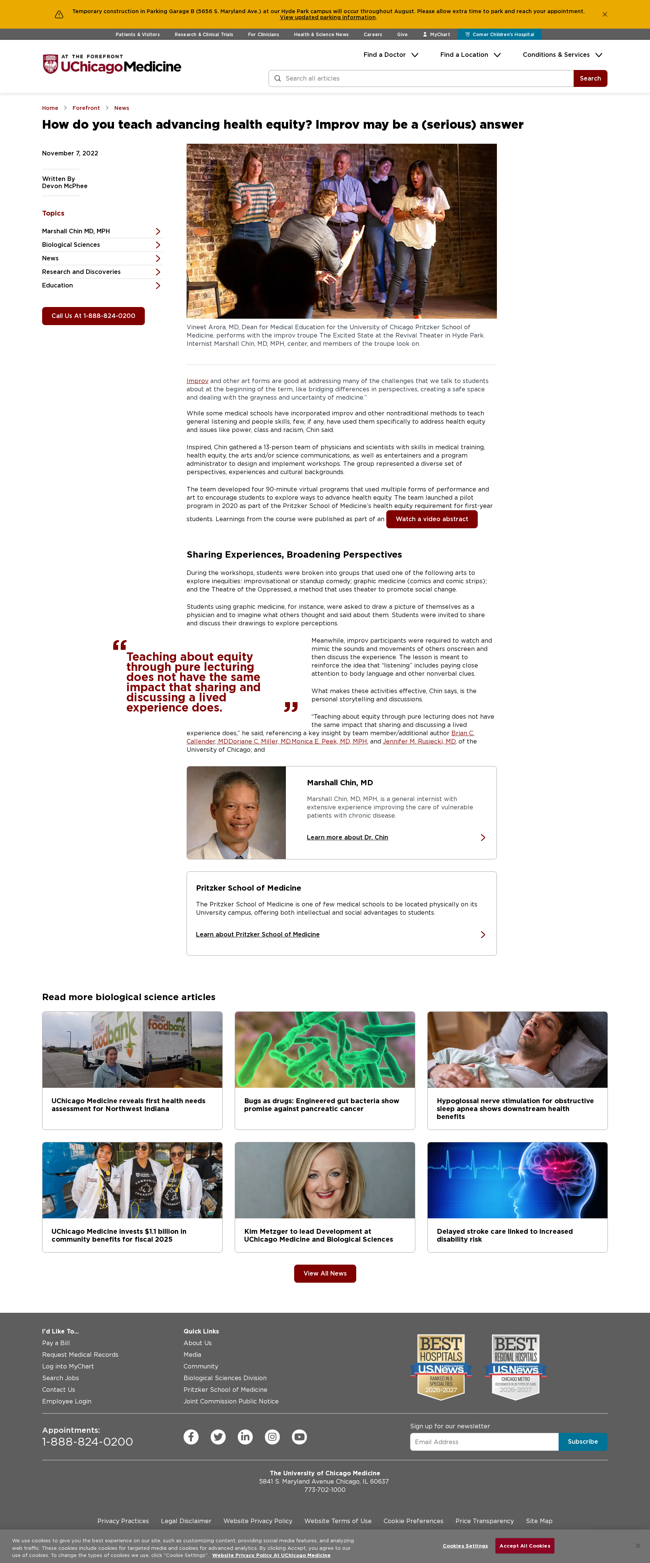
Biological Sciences (71, 244)
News (50, 258)
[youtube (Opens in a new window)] (299, 1436)
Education (57, 285)
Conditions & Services (556, 54)
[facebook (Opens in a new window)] (191, 1436)
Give (402, 34)
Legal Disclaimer (186, 1521)
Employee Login (66, 1401)
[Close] (638, 1545)
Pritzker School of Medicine (225, 1389)
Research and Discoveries (81, 271)
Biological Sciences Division (225, 1378)
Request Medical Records (80, 1354)
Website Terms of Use (338, 1521)
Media (192, 1354)
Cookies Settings (465, 1545)
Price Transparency (485, 1521)
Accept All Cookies (525, 1545)
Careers (373, 34)
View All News (325, 1273)
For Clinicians (263, 34)
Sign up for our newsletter (450, 1426)
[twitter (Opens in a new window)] (218, 1436)
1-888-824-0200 (87, 1437)
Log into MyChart (68, 1366)
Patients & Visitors (138, 34)
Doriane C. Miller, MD (259, 741)
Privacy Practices (123, 1521)
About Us (198, 1343)
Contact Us (58, 1389)
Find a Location (464, 54)
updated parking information (335, 17)
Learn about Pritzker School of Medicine (258, 934)
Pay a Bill (56, 1343)
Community (201, 1366)
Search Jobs (60, 1378)
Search (590, 78)
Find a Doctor (385, 54)
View (287, 17)
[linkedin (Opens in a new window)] (245, 1436)
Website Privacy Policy (257, 1521)
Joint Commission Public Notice (231, 1401)
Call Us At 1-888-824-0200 (93, 315)
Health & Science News (321, 34)
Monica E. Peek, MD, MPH (329, 741)
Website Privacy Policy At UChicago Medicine (271, 1555)
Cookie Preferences (413, 1521)
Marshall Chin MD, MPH (76, 231)
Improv (197, 381)
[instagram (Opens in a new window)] (272, 1436)
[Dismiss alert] (605, 14)
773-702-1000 (325, 1489)
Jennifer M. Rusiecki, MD (419, 741)
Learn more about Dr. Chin (347, 837)
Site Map (539, 1521)
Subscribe (583, 1441)
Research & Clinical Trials (204, 34)
